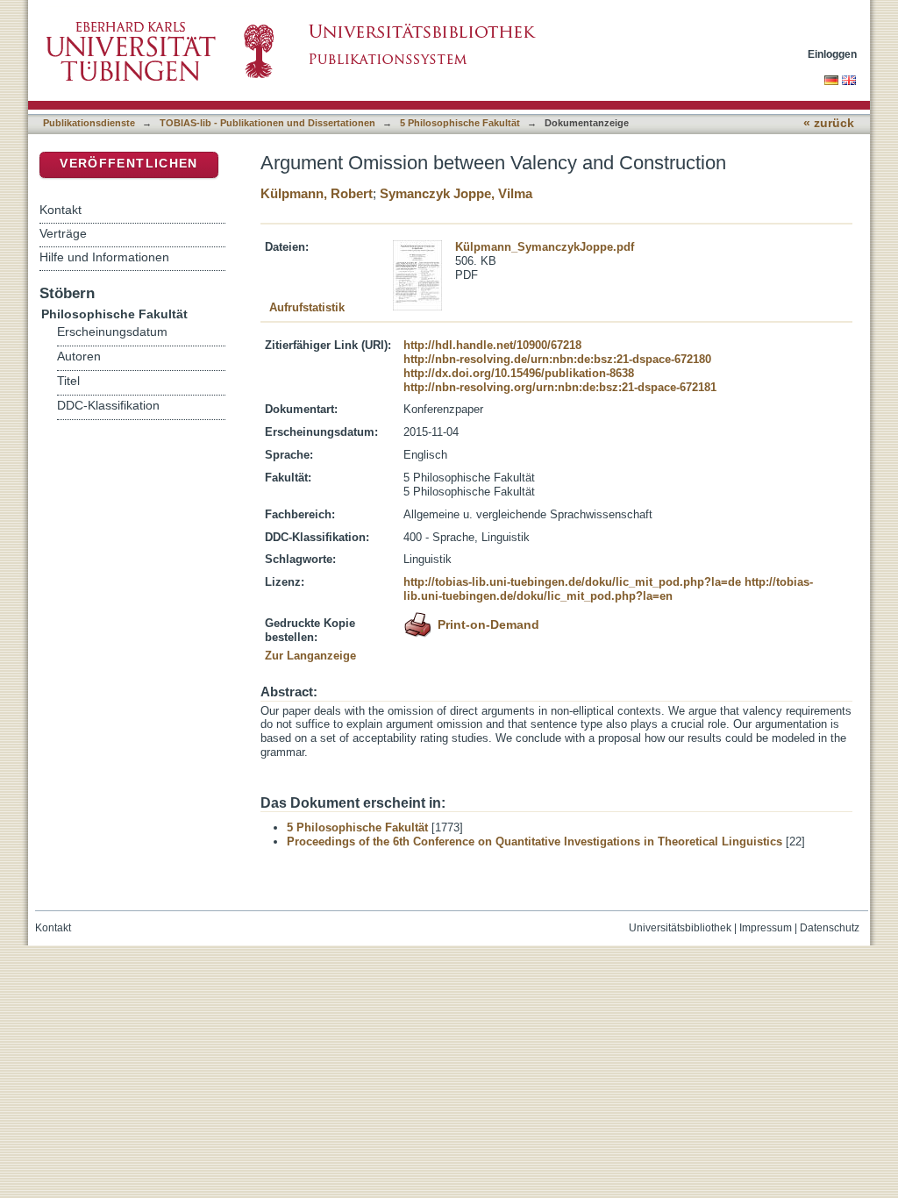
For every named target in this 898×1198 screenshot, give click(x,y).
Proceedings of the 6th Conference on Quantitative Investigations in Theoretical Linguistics (534, 841)
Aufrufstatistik (307, 307)
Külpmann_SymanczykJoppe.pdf (544, 246)
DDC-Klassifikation (108, 405)
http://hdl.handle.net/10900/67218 (492, 345)
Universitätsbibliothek (680, 928)
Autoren (79, 356)
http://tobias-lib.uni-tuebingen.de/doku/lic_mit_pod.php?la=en (608, 589)
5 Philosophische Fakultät (460, 123)
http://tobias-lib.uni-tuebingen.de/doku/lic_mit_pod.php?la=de (572, 581)
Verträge (63, 233)
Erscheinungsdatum (112, 332)
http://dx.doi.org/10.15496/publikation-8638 (518, 373)
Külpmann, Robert (316, 193)
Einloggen (832, 54)
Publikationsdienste (89, 123)
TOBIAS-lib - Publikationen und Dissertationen (267, 123)
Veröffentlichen (128, 163)
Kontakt (60, 210)
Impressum (765, 928)
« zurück (828, 123)
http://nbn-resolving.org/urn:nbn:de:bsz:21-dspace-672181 (559, 387)
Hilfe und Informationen (104, 257)
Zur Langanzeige (310, 655)
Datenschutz (829, 928)
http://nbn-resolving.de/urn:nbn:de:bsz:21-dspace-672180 (557, 359)
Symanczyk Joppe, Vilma (456, 193)
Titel (68, 381)
